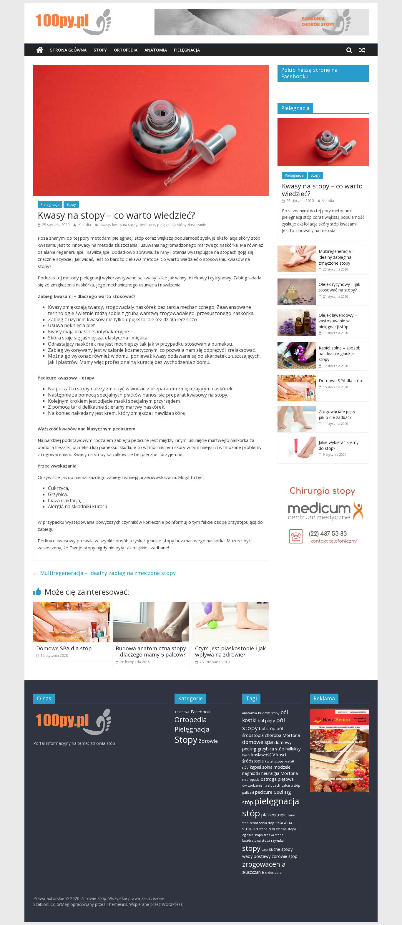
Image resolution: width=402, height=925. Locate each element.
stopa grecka (264, 835)
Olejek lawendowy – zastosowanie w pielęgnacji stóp (338, 320)
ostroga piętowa (277, 779)
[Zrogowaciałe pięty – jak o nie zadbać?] (297, 409)
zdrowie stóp (285, 856)
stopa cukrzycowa (273, 829)
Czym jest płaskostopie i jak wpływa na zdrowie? (230, 651)
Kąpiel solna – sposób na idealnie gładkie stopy (340, 353)
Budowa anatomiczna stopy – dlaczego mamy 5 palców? (151, 651)
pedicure (147, 224)
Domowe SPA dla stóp (64, 648)
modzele (282, 767)
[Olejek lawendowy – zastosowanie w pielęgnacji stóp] (297, 312)
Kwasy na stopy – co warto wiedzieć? (322, 189)
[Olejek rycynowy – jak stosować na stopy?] (297, 281)
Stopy (100, 50)
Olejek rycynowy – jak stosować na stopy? (339, 287)
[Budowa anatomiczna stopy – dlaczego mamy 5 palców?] (151, 605)
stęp (265, 850)
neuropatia (251, 780)
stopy (251, 848)
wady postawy (256, 856)
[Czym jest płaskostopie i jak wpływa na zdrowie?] (230, 605)
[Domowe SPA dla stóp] (71, 605)
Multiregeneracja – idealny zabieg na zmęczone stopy (104, 572)
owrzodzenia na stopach (261, 785)
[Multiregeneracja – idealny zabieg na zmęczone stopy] (297, 248)
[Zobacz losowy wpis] (362, 50)
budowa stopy (268, 713)
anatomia (249, 713)
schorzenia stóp (262, 823)
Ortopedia (125, 50)
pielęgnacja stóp (171, 224)
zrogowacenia (264, 864)
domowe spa (257, 741)
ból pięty (266, 720)
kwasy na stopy (124, 224)
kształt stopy (274, 761)
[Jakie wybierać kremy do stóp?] (297, 439)
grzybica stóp (271, 749)
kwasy (105, 224)
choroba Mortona (282, 735)
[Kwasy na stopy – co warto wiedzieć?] (323, 121)
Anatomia (155, 50)
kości (246, 755)
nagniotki (251, 773)
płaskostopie (274, 815)
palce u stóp (290, 785)
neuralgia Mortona (279, 773)
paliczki (248, 792)
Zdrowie (208, 740)
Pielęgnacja (187, 50)
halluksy (292, 749)
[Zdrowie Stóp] (39, 50)
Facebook (200, 712)
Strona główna (68, 50)
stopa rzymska (273, 840)
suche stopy (281, 849)
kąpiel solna (261, 767)
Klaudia (85, 224)
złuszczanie (196, 224)
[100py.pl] (72, 711)
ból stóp (267, 728)
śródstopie (273, 873)
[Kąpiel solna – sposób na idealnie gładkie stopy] (297, 345)
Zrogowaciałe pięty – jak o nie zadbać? (339, 414)
